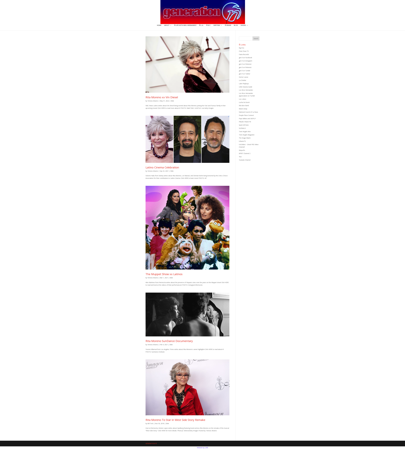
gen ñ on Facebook (245, 58)
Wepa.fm (242, 150)
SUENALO (242, 128)
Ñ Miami (228, 25)
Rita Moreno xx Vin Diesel (162, 97)
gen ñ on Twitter (244, 74)
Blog (236, 25)
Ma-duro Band (244, 105)
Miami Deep (243, 109)
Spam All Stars (244, 125)
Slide (172, 101)
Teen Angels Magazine (246, 135)
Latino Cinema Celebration (162, 167)
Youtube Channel (244, 160)
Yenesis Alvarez (153, 101)
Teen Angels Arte (245, 131)
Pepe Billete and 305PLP (247, 119)
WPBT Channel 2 (244, 153)
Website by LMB (202, 448)
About (166, 25)
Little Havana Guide (245, 87)
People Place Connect (246, 115)
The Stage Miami (244, 138)
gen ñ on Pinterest (245, 64)
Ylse (240, 157)
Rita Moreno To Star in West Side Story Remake (175, 420)
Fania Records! (244, 54)
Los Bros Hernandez (246, 90)
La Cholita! (242, 80)
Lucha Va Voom (244, 102)
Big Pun (241, 48)
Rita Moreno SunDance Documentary (169, 341)
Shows (243, 25)
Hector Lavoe (243, 77)
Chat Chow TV (244, 51)
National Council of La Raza (248, 112)
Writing (216, 25)
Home (159, 25)
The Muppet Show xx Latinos (164, 274)
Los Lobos (242, 99)
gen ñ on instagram (245, 61)
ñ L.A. (201, 25)
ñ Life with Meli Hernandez (185, 25)
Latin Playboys (244, 84)
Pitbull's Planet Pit (245, 122)
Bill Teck (150, 423)
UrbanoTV (242, 141)
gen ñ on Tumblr (244, 71)
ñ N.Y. (208, 25)
